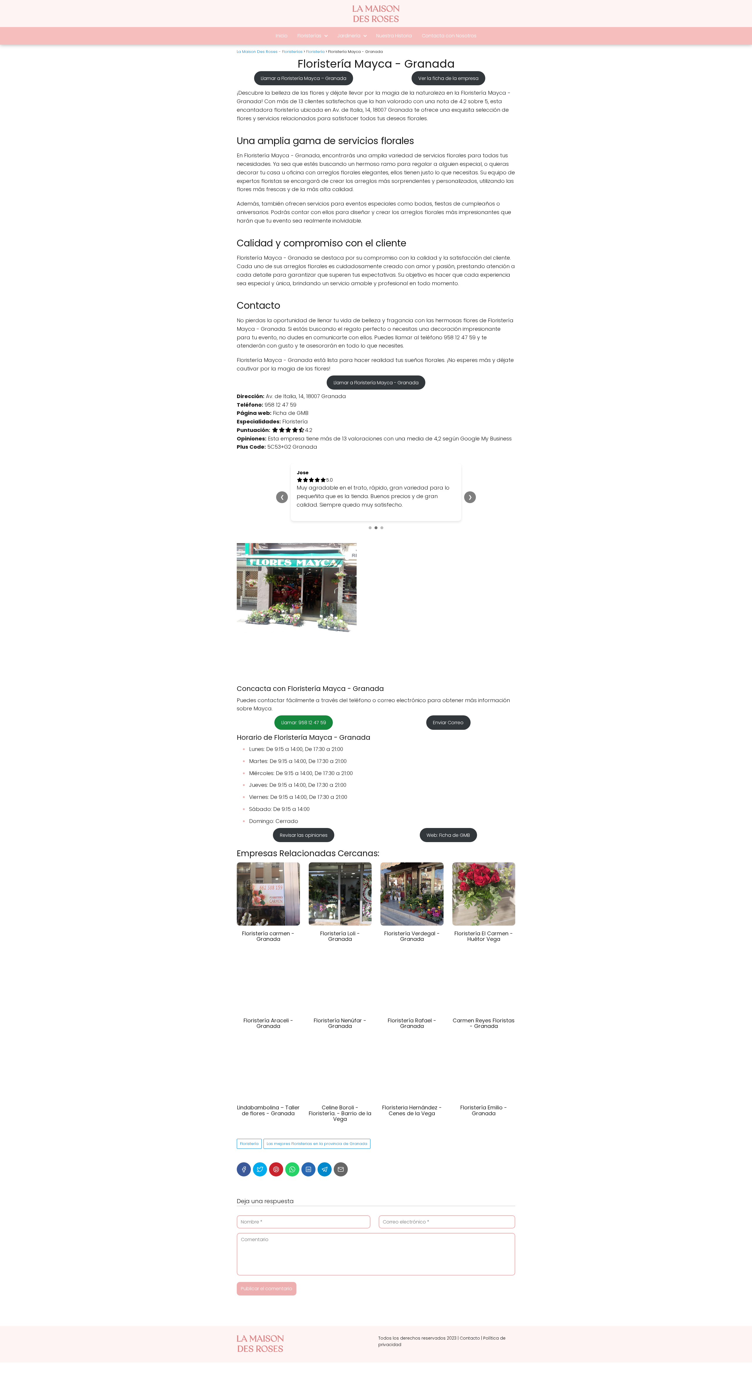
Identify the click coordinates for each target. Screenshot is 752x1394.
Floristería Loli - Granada (340, 919)
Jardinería (348, 35)
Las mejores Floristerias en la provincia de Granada (317, 1127)
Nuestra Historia (394, 35)
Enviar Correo (448, 705)
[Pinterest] (276, 1153)
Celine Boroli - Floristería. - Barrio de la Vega (340, 1096)
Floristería (249, 1127)
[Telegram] (325, 1153)
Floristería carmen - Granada (268, 919)
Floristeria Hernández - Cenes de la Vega (412, 1093)
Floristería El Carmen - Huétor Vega (483, 919)
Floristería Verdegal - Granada (412, 919)
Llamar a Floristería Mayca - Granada (376, 382)
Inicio (282, 35)
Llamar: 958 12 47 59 (303, 705)
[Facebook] (244, 1153)
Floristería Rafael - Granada (412, 1006)
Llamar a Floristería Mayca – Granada (303, 78)
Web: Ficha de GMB (448, 818)
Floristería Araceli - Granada (268, 1006)
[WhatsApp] (292, 1153)
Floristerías (309, 35)
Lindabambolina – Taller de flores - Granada (268, 1093)
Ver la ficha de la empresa (448, 78)
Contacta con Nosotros (449, 35)
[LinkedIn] (308, 1153)
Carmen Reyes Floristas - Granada (484, 1006)
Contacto (470, 1321)
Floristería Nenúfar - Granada (340, 1006)
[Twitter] (260, 1153)
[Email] (341, 1153)
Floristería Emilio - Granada (483, 1093)
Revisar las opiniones (304, 818)
